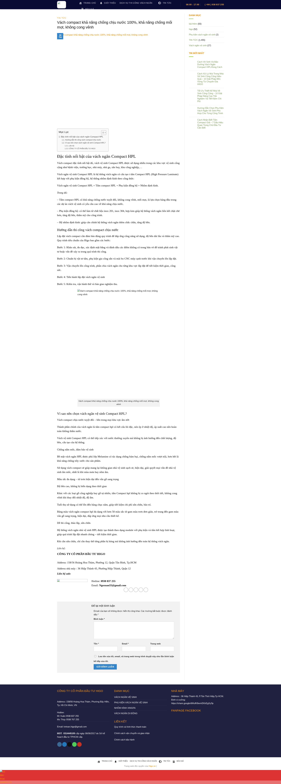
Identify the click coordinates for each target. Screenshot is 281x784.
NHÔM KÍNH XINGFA (125, 708)
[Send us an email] (69, 744)
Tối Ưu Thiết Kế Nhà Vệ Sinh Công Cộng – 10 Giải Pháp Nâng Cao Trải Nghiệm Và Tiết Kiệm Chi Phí (209, 95)
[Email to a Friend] (136, 590)
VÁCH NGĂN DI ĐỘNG (125, 713)
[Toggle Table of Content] (102, 132)
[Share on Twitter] (131, 590)
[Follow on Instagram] (59, 744)
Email (125, 644)
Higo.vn (152, 766)
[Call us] (74, 744)
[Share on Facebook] (126, 590)
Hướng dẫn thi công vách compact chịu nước (83, 140)
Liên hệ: (71, 146)
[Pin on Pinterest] (141, 590)
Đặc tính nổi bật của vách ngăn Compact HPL (82, 137)
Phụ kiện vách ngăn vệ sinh (202, 34)
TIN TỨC (61, 18)
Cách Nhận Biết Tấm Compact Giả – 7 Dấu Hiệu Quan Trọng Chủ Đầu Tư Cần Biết (210, 124)
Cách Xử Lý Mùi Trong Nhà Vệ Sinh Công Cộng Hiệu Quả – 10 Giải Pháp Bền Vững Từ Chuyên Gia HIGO (210, 78)
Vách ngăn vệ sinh (198, 45)
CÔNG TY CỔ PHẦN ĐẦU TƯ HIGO (82, 148)
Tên (96, 644)
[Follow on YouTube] (79, 744)
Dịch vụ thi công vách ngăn (136, 3)
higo (191, 29)
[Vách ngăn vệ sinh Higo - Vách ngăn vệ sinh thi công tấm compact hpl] (66, 4)
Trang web (155, 644)
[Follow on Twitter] (64, 744)
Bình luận (99, 619)
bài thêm (193, 24)
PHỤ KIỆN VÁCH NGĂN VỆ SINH (131, 702)
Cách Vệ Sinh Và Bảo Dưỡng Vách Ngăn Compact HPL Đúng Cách (209, 64)
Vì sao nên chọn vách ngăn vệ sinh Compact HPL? (85, 143)
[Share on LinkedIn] (146, 590)
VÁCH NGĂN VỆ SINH (125, 697)
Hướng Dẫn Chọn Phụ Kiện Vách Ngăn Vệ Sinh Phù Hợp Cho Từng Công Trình (210, 110)
